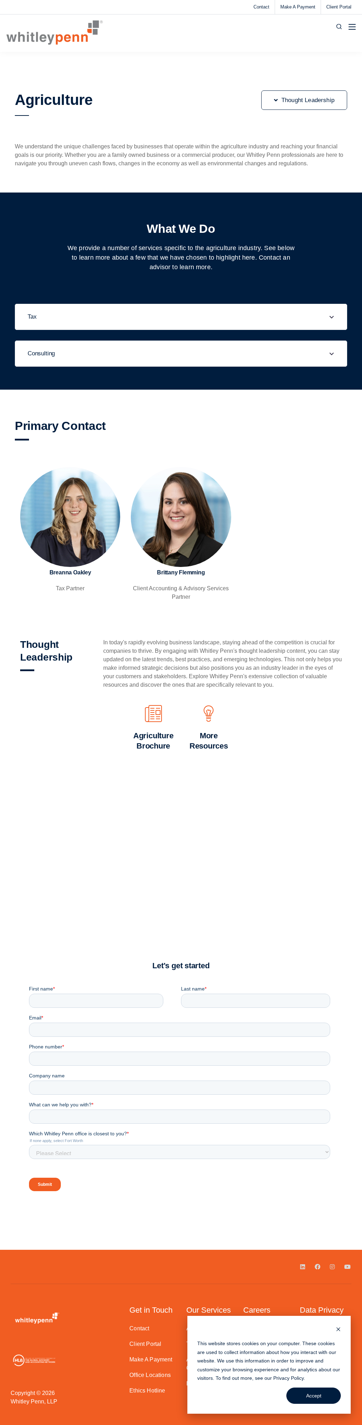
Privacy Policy (288, 1378)
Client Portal (338, 7)
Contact (261, 7)
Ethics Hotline (147, 1391)
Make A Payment (297, 7)
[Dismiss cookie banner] (338, 1330)
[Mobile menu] (352, 26)
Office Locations (150, 1375)
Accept (313, 1396)
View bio (70, 551)
